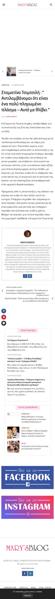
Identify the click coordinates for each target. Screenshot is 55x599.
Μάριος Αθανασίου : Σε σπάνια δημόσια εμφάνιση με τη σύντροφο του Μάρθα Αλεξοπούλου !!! (33, 419)
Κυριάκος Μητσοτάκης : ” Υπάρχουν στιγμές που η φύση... (29, 71)
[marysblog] (27, 4)
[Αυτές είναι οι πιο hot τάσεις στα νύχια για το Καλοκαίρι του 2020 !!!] (14, 447)
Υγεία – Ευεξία (45, 587)
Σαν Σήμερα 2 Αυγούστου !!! (17, 340)
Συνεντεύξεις (10, 587)
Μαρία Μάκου (12, 116)
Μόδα (23, 443)
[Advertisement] (27, 38)
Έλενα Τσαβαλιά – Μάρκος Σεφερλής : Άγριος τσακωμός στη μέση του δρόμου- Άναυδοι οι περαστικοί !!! (34, 433)
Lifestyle (5, 85)
